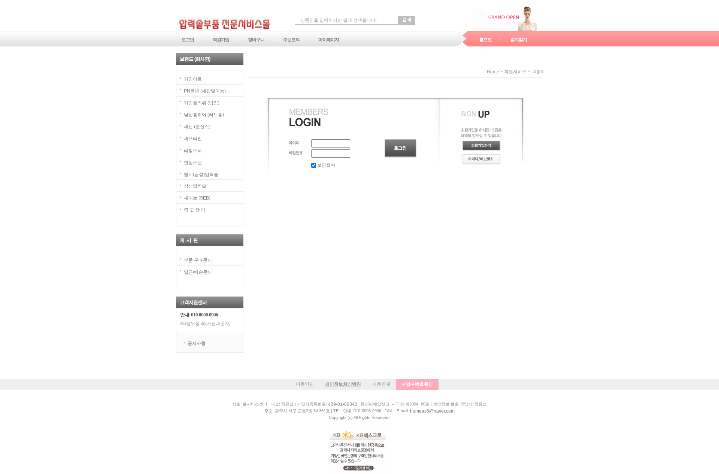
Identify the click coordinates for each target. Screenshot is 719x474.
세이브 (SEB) (197, 198)
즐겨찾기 (518, 39)
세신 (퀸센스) (197, 126)
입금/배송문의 (198, 272)
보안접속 (325, 165)
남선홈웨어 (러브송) (204, 114)
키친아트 (193, 79)
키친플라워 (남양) (201, 102)
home (493, 72)
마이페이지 (328, 39)
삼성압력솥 (195, 186)
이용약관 (305, 384)
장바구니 (256, 39)
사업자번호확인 (417, 384)
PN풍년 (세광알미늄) (205, 91)
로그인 (188, 39)
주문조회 (291, 39)
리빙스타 (193, 150)
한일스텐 (193, 162)
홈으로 (485, 39)
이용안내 (381, 384)
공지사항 (197, 343)
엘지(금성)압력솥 (201, 174)
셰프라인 (193, 138)
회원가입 (221, 39)
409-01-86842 (342, 404)
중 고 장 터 (194, 210)
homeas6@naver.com (432, 411)
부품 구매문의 (198, 260)
